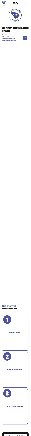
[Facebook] (17, 3)
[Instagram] (14, 3)
